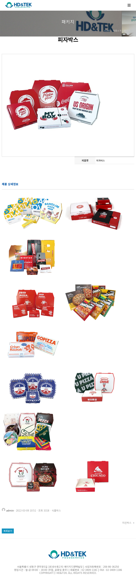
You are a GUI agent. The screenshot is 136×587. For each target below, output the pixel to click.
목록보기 (8, 531)
